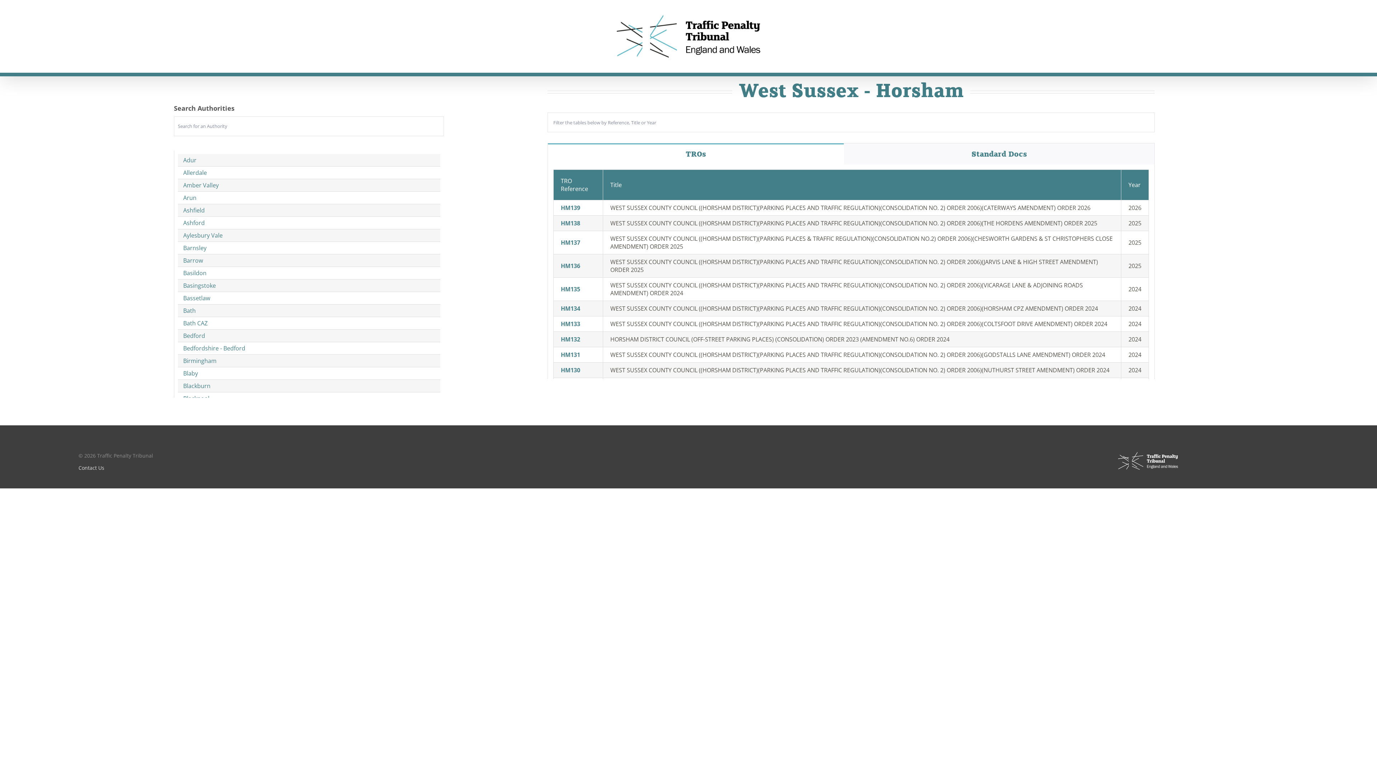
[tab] (696, 153)
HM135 (570, 289)
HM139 (570, 208)
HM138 (570, 223)
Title (616, 185)
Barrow (193, 260)
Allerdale (195, 173)
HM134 (570, 308)
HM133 (570, 324)
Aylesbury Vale (203, 235)
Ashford (194, 223)
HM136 (570, 266)
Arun (190, 198)
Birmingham (200, 361)
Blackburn (196, 386)
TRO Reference (574, 185)
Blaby (190, 373)
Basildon (195, 273)
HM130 (570, 370)
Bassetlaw (196, 298)
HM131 (570, 355)
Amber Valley (201, 185)
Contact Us (91, 467)
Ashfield (194, 210)
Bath (189, 311)
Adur (190, 160)
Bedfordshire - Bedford (214, 348)
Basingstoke (199, 286)
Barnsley (195, 248)
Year (1134, 185)
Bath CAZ (195, 323)
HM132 (570, 339)
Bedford (194, 336)
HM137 (570, 243)
